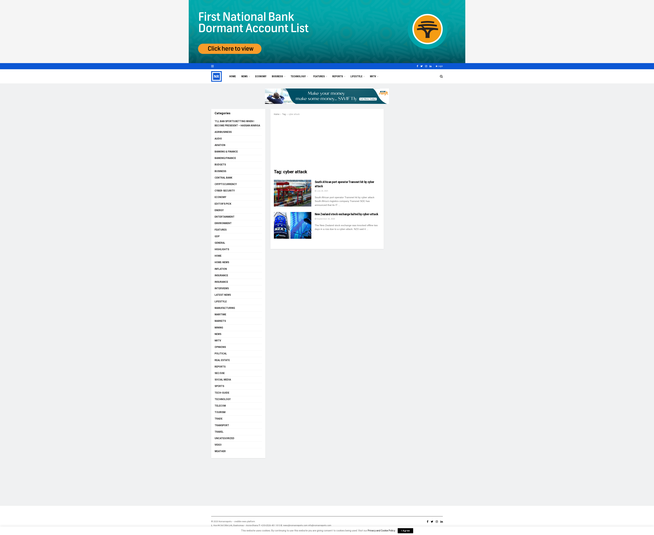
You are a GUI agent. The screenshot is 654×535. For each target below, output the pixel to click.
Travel (219, 431)
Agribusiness (223, 132)
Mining (219, 327)
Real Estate (222, 360)
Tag (284, 114)
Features (319, 76)
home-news (222, 262)
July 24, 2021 (322, 191)
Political (221, 353)
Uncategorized (224, 438)
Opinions (220, 347)
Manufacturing (225, 308)
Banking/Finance (225, 158)
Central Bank (223, 177)
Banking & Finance (226, 151)
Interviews (222, 288)
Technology (298, 76)
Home (232, 76)
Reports (337, 76)
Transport (222, 425)
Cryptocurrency (226, 184)
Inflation (221, 269)
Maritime (220, 314)
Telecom (220, 405)
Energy (219, 210)
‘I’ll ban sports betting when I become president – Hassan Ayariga (237, 123)
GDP (217, 236)
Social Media (223, 379)
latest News (223, 295)
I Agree (405, 530)
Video (218, 444)
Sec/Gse (220, 373)
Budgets (220, 164)
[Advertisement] (327, 142)
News (244, 76)
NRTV (373, 76)
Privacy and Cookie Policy (381, 530)
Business (277, 76)
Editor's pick (223, 203)
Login (440, 66)
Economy (260, 76)
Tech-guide (222, 392)
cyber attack (294, 114)
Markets (220, 321)
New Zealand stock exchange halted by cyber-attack (346, 214)
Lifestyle (356, 76)
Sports (219, 386)
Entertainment (225, 216)
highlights (222, 249)
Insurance (221, 275)
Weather (220, 451)
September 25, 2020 (325, 219)
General (220, 242)
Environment (223, 223)
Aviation (220, 145)
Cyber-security (225, 190)
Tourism (220, 412)
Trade (218, 418)
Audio (218, 138)
